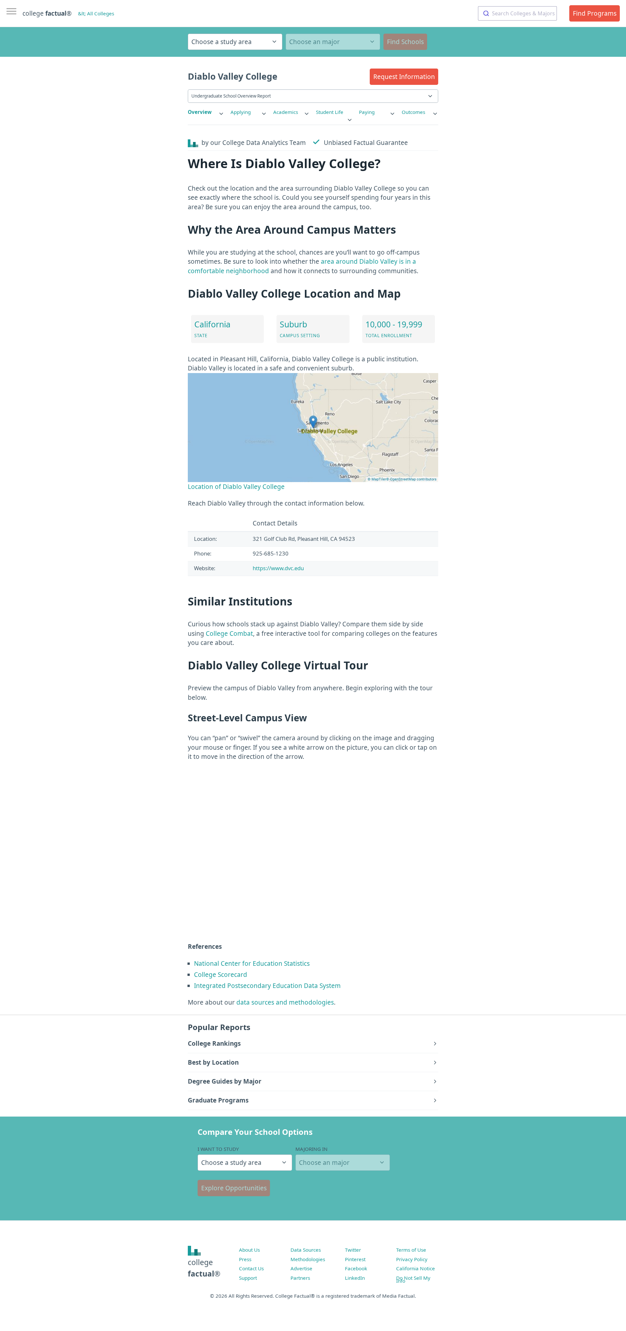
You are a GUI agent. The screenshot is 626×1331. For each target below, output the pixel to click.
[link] (206, 112)
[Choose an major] (333, 42)
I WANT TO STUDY (218, 1149)
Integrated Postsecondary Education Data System (267, 985)
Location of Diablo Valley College (236, 486)
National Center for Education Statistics (252, 963)
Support (248, 1278)
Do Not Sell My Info (413, 1279)
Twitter (353, 1249)
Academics (285, 112)
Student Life (329, 112)
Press (245, 1259)
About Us (249, 1249)
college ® (47, 13)
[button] (404, 77)
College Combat (229, 633)
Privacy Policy (411, 1259)
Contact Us (251, 1268)
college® (204, 1267)
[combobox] (517, 13)
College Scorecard (220, 974)
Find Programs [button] (595, 13)
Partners (300, 1278)
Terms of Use (411, 1249)
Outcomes (413, 112)
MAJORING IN (311, 1149)
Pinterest (355, 1259)
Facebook (356, 1268)
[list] (206, 112)
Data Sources (306, 1249)
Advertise (301, 1268)
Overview (200, 112)
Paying (367, 112)
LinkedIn (355, 1278)
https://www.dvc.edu (278, 568)
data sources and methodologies (285, 1002)
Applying (241, 112)
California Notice (415, 1268)
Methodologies (308, 1259)
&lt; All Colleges (96, 13)
